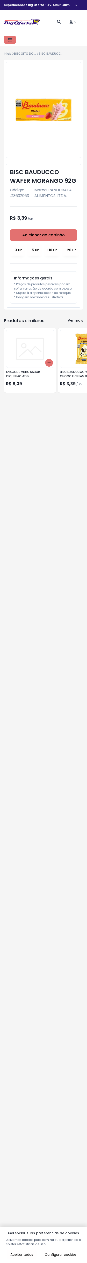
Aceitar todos (21, 1254)
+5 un (34, 250)
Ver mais (75, 320)
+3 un (17, 250)
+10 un (52, 250)
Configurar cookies (61, 1254)
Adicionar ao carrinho (43, 235)
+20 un (71, 250)
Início (8, 54)
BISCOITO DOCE (25, 54)
